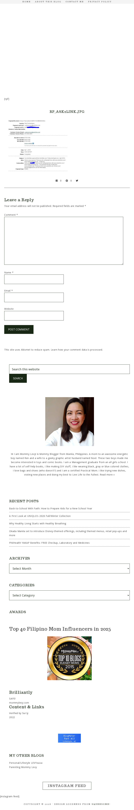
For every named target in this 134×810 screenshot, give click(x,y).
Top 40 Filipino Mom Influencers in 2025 (60, 629)
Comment (11, 214)
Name (8, 272)
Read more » (107, 474)
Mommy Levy (67, 31)
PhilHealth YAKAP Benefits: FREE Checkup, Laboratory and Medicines (49, 542)
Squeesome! (101, 804)
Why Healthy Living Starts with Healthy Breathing (37, 523)
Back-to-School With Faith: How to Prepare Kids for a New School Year (50, 508)
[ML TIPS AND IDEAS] (120, 64)
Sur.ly (25, 713)
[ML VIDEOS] (67, 77)
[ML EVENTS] (42, 64)
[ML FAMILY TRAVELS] (57, 64)
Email (8, 290)
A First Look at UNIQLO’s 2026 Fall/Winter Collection (40, 515)
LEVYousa (36, 762)
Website (9, 308)
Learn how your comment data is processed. (77, 349)
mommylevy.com (19, 702)
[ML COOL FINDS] (26, 64)
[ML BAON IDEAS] (10, 64)
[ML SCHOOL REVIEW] (104, 64)
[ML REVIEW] (89, 64)
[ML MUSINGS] (73, 64)
